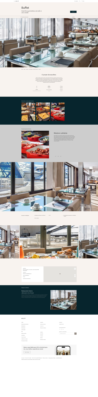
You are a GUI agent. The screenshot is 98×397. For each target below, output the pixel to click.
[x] (63, 329)
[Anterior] (56, 156)
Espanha (27, 69)
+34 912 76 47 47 (61, 324)
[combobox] (79, 1)
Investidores (23, 335)
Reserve (73, 11)
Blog (22, 331)
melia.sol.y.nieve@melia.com (27, 273)
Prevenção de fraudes (24, 340)
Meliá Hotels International (24, 324)
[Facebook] (59, 329)
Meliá (22, 69)
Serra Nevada (31, 69)
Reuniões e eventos (43, 339)
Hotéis (24, 69)
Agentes (41, 337)
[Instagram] (61, 329)
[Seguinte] (60, 156)
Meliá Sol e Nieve (35, 69)
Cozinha (40, 69)
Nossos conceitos (23, 333)
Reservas (41, 322)
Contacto (60, 322)
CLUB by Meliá (23, 329)
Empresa (41, 332)
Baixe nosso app (27, 352)
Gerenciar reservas (43, 324)
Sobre (22, 322)
